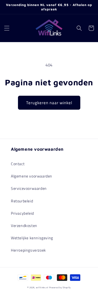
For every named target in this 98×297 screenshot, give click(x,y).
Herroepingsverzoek (28, 250)
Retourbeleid (22, 201)
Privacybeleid (22, 213)
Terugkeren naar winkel (49, 103)
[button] (7, 28)
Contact (17, 164)
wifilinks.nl (42, 287)
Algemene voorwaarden (31, 176)
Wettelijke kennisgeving (32, 238)
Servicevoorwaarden (29, 188)
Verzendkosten (24, 225)
